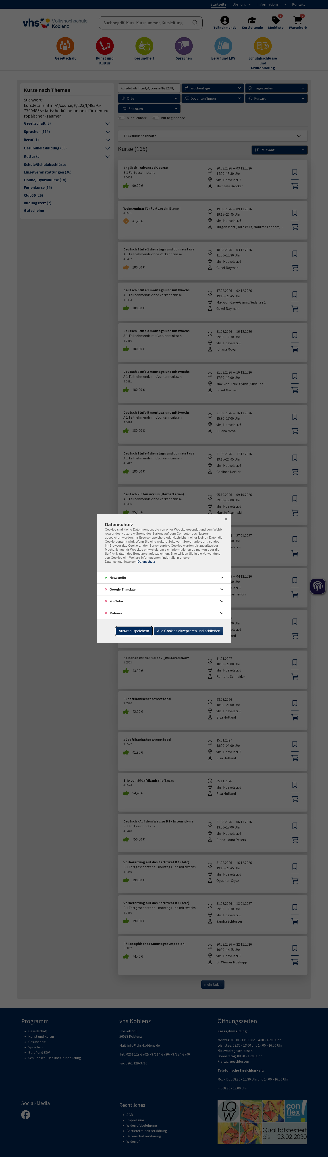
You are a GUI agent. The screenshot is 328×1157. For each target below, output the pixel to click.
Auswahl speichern (134, 631)
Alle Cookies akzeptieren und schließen (188, 631)
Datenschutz (146, 561)
